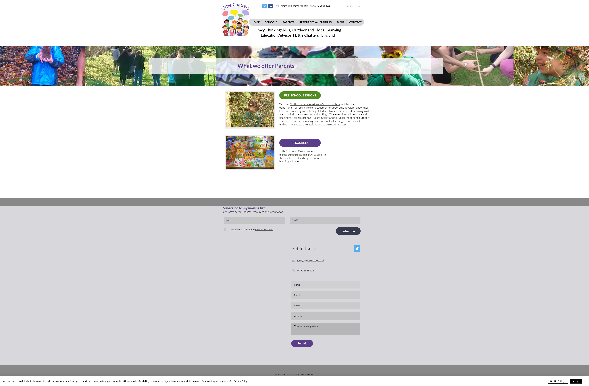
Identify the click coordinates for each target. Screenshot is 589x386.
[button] (264, 229)
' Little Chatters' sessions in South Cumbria (315, 104)
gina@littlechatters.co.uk (295, 5)
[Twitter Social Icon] (264, 6)
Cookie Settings (557, 381)
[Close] (585, 381)
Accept (575, 381)
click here (361, 121)
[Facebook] (270, 6)
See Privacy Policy (238, 381)
